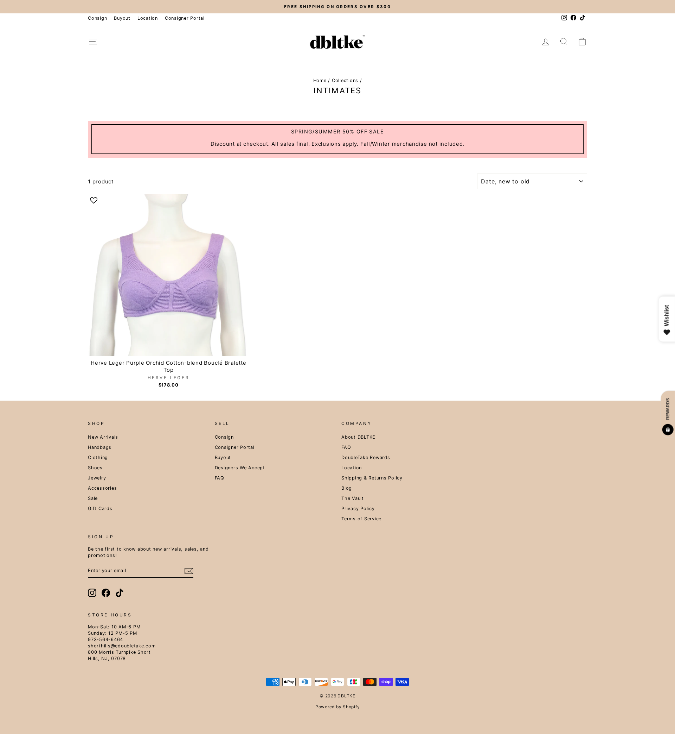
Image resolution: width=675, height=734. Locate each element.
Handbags (99, 447)
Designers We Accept (240, 467)
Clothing (98, 457)
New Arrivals (103, 437)
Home (320, 80)
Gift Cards (100, 508)
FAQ (219, 478)
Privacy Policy (358, 508)
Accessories (102, 488)
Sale (93, 498)
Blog (346, 488)
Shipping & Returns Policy (372, 478)
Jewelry (97, 478)
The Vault (352, 498)
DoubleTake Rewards (365, 457)
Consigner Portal (185, 18)
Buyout (122, 18)
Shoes (95, 467)
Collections (345, 80)
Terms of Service (361, 518)
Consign (97, 18)
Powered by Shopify (337, 706)
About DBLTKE (358, 437)
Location (147, 18)
